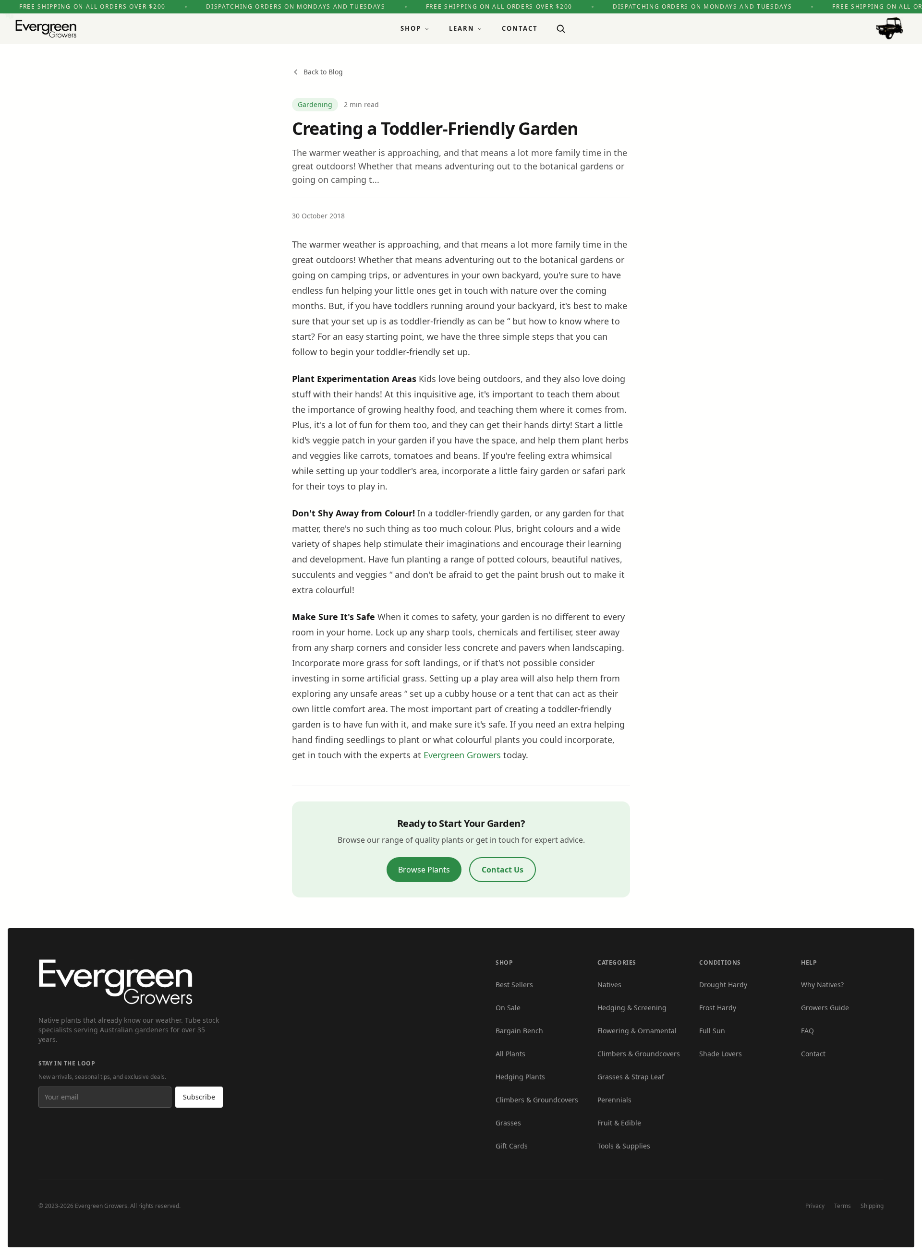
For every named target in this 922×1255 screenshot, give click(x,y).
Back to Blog (323, 71)
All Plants (510, 1053)
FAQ (807, 1030)
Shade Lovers (720, 1053)
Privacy (815, 1206)
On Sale (508, 1007)
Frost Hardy (717, 1007)
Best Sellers (514, 984)
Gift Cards (512, 1145)
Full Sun (712, 1030)
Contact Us (502, 869)
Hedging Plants (520, 1076)
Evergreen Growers (462, 755)
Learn (461, 28)
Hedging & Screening (632, 1007)
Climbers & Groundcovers (537, 1099)
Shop (410, 28)
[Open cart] (889, 28)
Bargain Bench (519, 1030)
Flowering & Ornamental (637, 1030)
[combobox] (560, 28)
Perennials (614, 1099)
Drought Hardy (723, 984)
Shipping (872, 1206)
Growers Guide (825, 1007)
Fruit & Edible (619, 1122)
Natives (609, 984)
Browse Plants (424, 869)
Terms (842, 1206)
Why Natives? (822, 984)
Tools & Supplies (623, 1145)
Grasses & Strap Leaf (630, 1076)
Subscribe (199, 1096)
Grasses (508, 1122)
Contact (520, 28)
